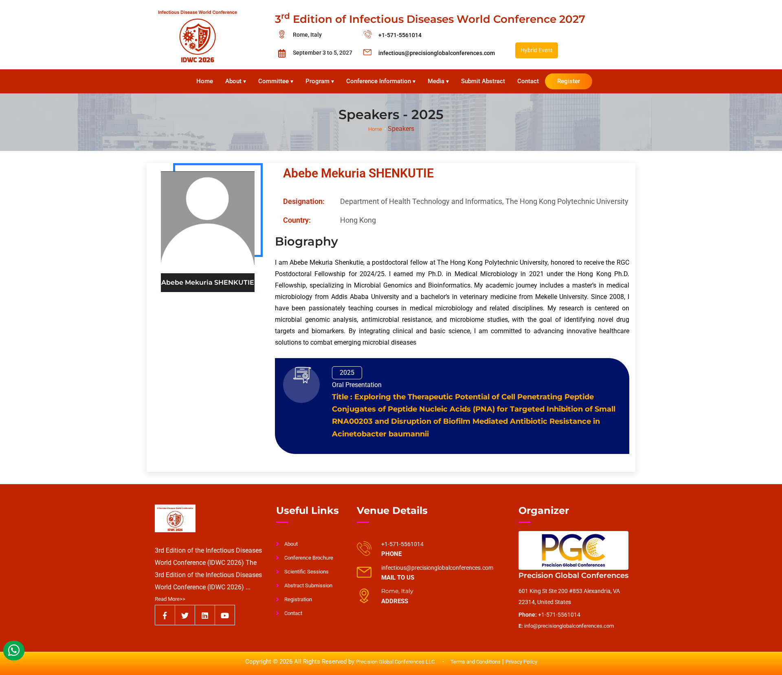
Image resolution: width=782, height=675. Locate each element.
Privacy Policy (521, 662)
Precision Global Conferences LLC (396, 662)
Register (568, 81)
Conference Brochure (308, 558)
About (235, 81)
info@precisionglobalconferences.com (566, 626)
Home (204, 81)
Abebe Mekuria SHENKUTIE (358, 173)
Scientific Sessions (306, 572)
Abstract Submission (308, 585)
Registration (298, 599)
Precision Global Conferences (573, 575)
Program (319, 81)
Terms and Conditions (475, 662)
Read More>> (170, 599)
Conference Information (380, 81)
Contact (528, 81)
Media (438, 81)
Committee (275, 81)
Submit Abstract (483, 81)
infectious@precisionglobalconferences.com (436, 53)
